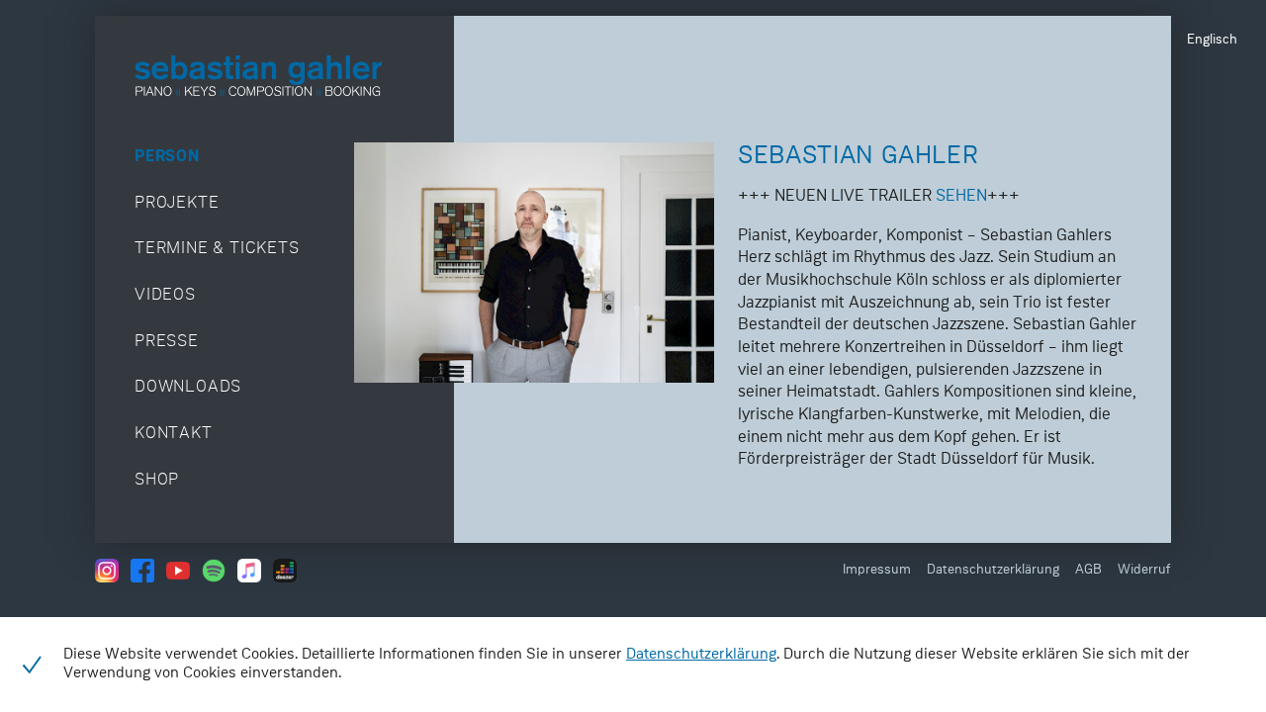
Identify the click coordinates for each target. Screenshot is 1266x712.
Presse (167, 341)
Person (167, 156)
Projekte (177, 203)
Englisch (1212, 40)
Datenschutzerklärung (993, 570)
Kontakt (174, 433)
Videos (165, 295)
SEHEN (961, 196)
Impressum (877, 570)
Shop (157, 480)
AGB (1088, 570)
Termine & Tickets (217, 248)
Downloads (188, 387)
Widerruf (1144, 570)
